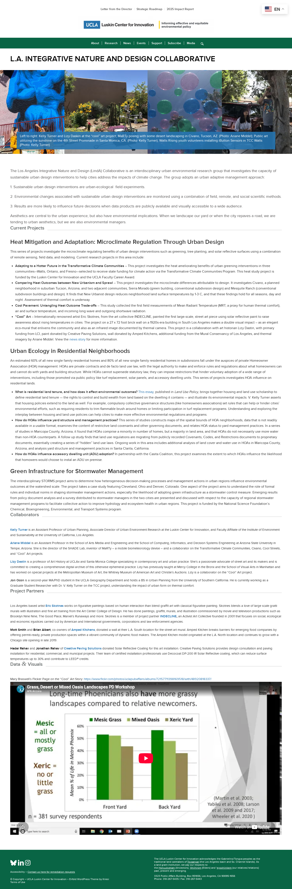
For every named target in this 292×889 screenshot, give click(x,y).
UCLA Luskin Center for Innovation (46, 879)
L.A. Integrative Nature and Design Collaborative (112, 58)
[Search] (201, 43)
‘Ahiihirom (195, 867)
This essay (145, 392)
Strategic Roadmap (149, 9)
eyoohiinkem (224, 867)
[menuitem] (95, 43)
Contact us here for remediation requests (51, 871)
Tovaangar (193, 861)
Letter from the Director (116, 9)
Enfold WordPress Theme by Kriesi (89, 879)
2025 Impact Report (180, 9)
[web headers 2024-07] (146, 24)
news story (77, 339)
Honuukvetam (167, 867)
